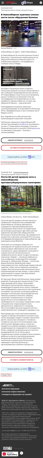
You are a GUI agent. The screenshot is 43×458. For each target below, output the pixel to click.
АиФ (15, 48)
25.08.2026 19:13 (6, 172)
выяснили (35, 128)
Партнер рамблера (19, 448)
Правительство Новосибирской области (16, 213)
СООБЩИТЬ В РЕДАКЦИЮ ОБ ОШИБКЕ (17, 394)
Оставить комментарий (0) (21, 148)
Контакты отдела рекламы (13, 392)
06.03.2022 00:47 (6, 8)
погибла (22, 124)
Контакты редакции (10, 389)
